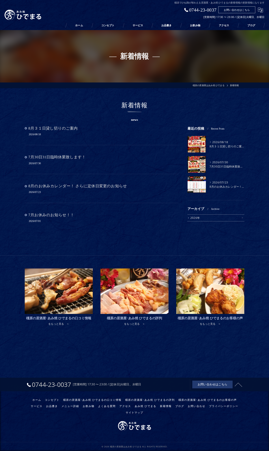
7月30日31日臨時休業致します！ (57, 157)
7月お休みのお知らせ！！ (51, 215)
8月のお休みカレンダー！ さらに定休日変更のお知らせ (77, 186)
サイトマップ (134, 412)
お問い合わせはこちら (237, 10)
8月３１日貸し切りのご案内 (53, 128)
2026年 (195, 218)
